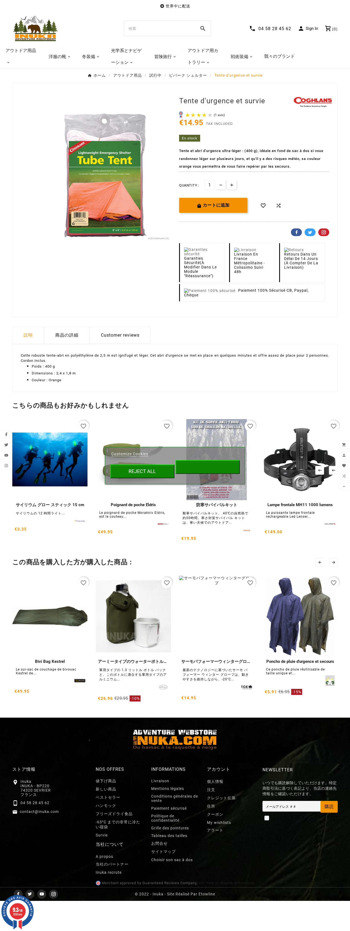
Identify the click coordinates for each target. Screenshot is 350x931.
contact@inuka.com (39, 811)
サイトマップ (163, 851)
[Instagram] (53, 894)
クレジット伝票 (221, 798)
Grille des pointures (170, 828)
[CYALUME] (79, 521)
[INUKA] (246, 530)
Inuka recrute (109, 872)
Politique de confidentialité (165, 818)
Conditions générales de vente (174, 798)
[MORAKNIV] (163, 524)
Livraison (160, 781)
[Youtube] (41, 894)
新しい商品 (106, 789)
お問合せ (159, 843)
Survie (102, 835)
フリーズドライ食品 (114, 814)
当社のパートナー (112, 864)
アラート (215, 830)
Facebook (296, 232)
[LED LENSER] (330, 524)
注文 (211, 789)
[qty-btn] (232, 185)
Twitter (310, 232)
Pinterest (323, 232)
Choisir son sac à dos (172, 860)
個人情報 (215, 781)
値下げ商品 (106, 781)
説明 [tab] (28, 335)
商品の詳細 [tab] (66, 335)
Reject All (142, 471)
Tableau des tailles (169, 835)
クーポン (215, 814)
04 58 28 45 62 (35, 803)
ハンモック (106, 805)
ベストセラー (108, 797)
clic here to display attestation (226, 883)
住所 (211, 806)
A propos (104, 856)
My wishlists (219, 822)
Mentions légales (167, 788)
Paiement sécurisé (169, 808)
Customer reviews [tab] (120, 335)
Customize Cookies (129, 454)
